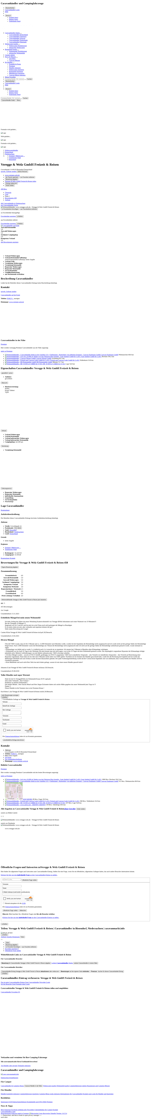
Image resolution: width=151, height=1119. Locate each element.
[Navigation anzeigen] (1, 939)
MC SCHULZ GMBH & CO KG (54, 364)
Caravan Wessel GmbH (43, 358)
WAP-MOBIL (27, 799)
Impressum (4, 1102)
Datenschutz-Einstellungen (9, 1078)
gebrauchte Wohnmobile (17, 53)
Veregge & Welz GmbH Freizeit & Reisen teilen (20, 181)
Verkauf (4, 430)
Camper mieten (10, 55)
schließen (20, 216)
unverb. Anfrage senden (9, 171)
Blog (2, 1110)
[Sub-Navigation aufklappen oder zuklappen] (21, 33)
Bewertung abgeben (11, 179)
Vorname (5, 716)
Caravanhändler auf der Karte (10, 295)
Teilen (7, 942)
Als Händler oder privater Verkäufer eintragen (16, 1066)
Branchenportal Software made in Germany (25, 1113)
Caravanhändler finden (12, 33)
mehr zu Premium (6, 351)
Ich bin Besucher (15, 984)
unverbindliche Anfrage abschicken (13, 740)
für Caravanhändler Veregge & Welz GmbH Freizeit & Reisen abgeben (26, 963)
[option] (13, 17)
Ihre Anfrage (6, 710)
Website (5, 702)
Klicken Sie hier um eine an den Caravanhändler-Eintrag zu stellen (29, 875)
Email (4, 724)
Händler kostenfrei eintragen (10, 1094)
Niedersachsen (19, 532)
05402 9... (10, 298)
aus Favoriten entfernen (29, 947)
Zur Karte (8, 757)
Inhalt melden (10, 185)
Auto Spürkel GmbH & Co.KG (91, 356)
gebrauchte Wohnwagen (17, 47)
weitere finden (62, 963)
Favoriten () (10, 992)
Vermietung (5, 446)
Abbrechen (23, 910)
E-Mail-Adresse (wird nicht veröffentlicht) (16, 892)
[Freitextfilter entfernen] (25, 79)
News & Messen (10, 57)
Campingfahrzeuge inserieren (29, 1094)
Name (4, 888)
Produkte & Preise (15, 64)
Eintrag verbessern (11, 183)
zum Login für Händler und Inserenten (100, 1094)
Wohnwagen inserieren (16, 70)
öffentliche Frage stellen (29, 880)
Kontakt (12, 558)
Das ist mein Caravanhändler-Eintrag (25, 982)
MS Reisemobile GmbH (44, 362)
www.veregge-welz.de (12, 175)
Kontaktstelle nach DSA (35, 1102)
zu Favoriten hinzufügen (13, 947)
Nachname (5, 720)
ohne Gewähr (70, 809)
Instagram (7, 1110)
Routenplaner (5, 510)
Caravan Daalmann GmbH (109, 355)
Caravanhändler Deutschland (18, 35)
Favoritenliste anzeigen (8, 216)
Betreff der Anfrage (8, 706)
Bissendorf (13, 530)
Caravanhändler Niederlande (18, 40)
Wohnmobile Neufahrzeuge (18, 51)
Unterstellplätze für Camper (43, 1110)
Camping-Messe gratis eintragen (49, 1094)
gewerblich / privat (7, 373)
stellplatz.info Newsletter (26, 1110)
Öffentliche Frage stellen (13, 951)
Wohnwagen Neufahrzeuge (18, 46)
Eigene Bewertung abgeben (10, 567)
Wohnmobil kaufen (63, 1086)
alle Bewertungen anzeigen (9, 242)
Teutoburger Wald (11, 549)
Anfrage (7, 200)
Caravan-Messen (14, 60)
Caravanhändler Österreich (17, 36)
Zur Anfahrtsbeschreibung (13, 759)
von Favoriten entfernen (27, 177)
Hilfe (6, 12)
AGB (23, 903)
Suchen (29, 79)
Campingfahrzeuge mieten (78, 1086)
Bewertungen (11, 198)
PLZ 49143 (18, 528)
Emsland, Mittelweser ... (13, 548)
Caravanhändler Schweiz (17, 38)
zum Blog (12, 59)
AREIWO (42, 805)
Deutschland (14, 534)
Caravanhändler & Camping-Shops (12, 1086)
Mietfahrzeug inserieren (16, 73)
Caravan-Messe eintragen (17, 75)
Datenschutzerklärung (12, 736)
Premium (12, 66)
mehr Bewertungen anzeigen (10, 695)
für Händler (9, 62)
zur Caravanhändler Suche (9, 205)
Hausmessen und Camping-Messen (98, 1086)
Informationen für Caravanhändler (71, 1094)
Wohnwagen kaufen (11, 44)
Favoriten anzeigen (11, 949)
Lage (6, 194)
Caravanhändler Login (12, 10)
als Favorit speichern (12, 177)
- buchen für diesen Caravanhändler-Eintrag (107, 971)
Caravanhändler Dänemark (18, 42)
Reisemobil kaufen (11, 49)
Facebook (14, 1110)
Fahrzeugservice (7, 488)
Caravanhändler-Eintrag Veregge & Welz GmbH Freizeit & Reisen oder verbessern (30, 971)
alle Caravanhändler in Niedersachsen (13, 203)
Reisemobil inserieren (16, 71)
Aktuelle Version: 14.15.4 (58, 1113)
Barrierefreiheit (10, 8)
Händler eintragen (15, 68)
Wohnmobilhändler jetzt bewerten (24, 599)
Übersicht (8, 192)
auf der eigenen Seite (75, 971)
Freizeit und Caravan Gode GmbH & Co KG (65, 360)
